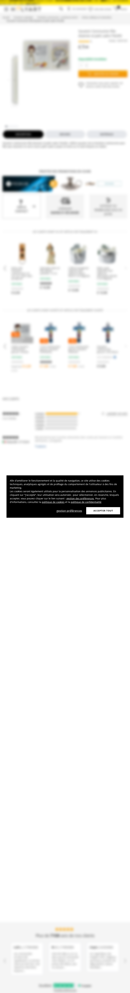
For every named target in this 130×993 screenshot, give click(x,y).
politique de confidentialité (86, 502)
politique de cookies (53, 502)
